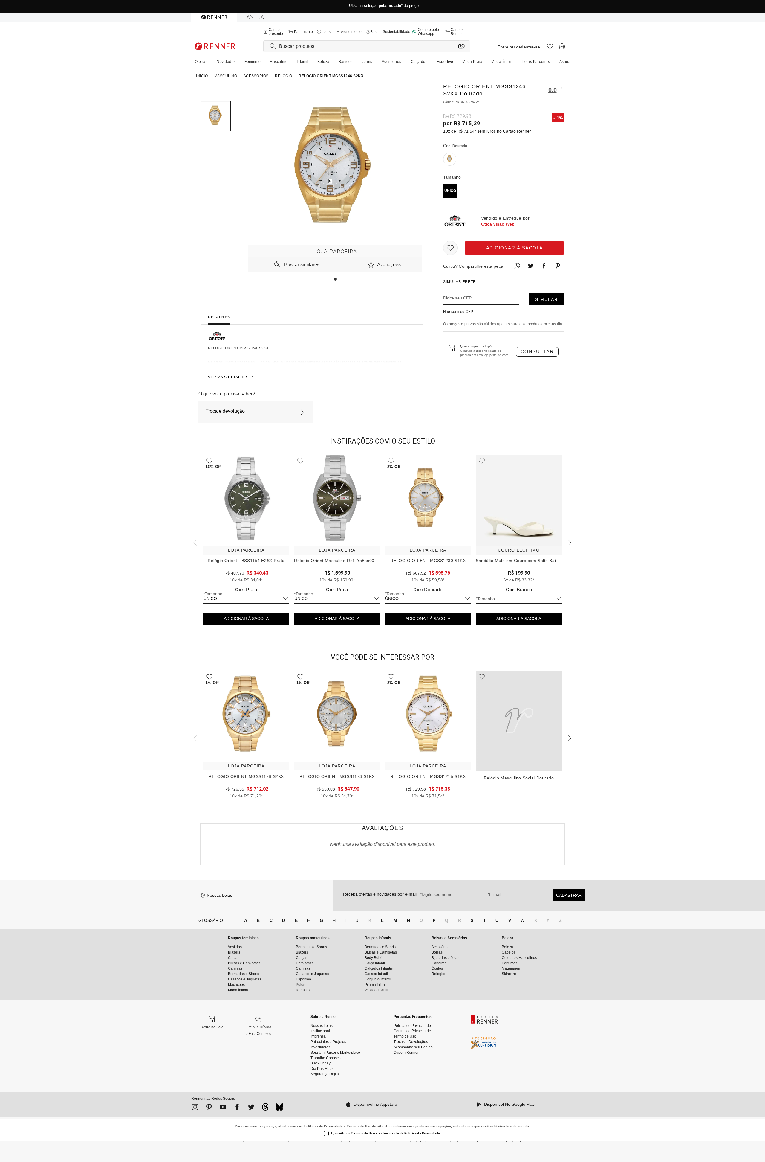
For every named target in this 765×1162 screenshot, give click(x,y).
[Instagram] (195, 1108)
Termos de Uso (359, 1126)
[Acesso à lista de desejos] (550, 48)
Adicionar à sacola (514, 247)
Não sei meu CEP (458, 312)
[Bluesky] (279, 1108)
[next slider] (194, 542)
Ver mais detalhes (228, 377)
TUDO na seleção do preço (383, 6)
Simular (546, 299)
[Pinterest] (209, 1108)
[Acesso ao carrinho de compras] (562, 48)
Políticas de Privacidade (323, 1126)
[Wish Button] (450, 248)
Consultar (537, 351)
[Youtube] (223, 1108)
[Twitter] (251, 1108)
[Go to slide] (335, 279)
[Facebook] (237, 1108)
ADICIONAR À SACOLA (246, 618)
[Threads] (265, 1108)
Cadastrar (569, 895)
